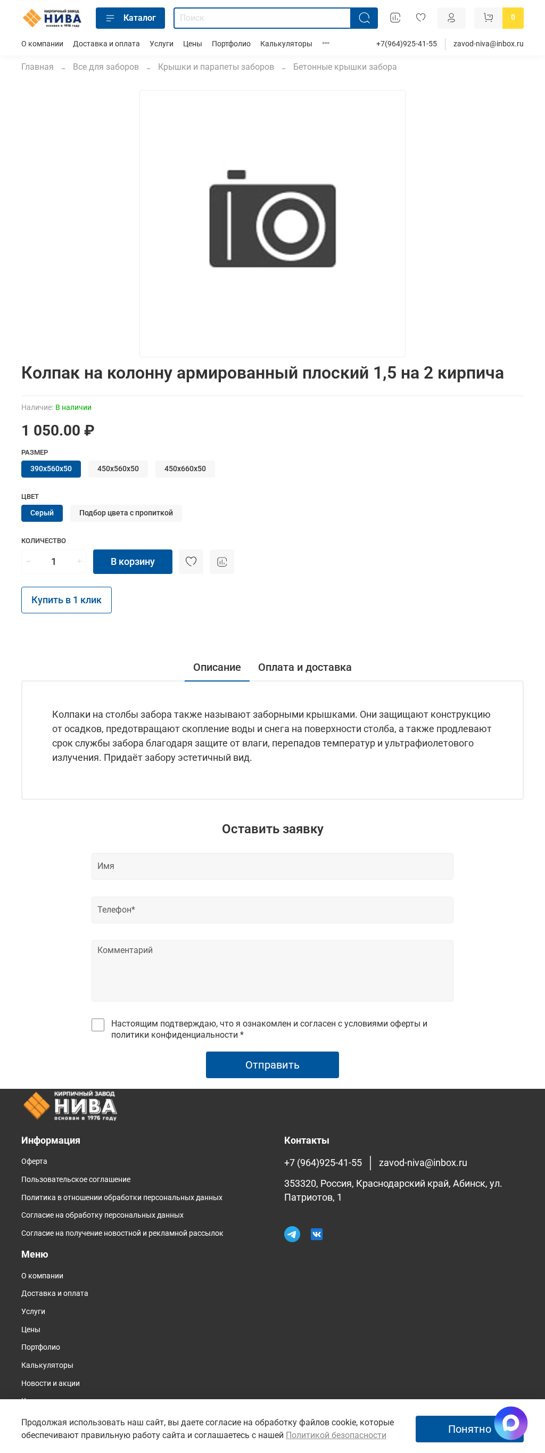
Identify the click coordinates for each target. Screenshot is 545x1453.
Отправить (272, 1064)
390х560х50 (51, 468)
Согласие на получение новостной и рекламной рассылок (122, 1233)
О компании (42, 43)
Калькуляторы (286, 43)
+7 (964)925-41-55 (323, 1163)
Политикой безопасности (336, 1435)
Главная (37, 67)
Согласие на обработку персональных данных (102, 1215)
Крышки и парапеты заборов (216, 67)
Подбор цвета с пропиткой (126, 513)
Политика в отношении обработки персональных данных (121, 1197)
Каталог (139, 18)
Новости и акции (50, 1383)
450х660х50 (185, 468)
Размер (34, 452)
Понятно (469, 1429)
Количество (43, 541)
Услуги (162, 43)
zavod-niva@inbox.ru (488, 43)
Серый (42, 513)
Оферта (34, 1161)
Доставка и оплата (106, 43)
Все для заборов (106, 67)
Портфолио (231, 43)
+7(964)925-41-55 (406, 43)
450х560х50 (118, 468)
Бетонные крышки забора (345, 67)
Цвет (30, 496)
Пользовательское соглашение (75, 1179)
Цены (192, 43)
